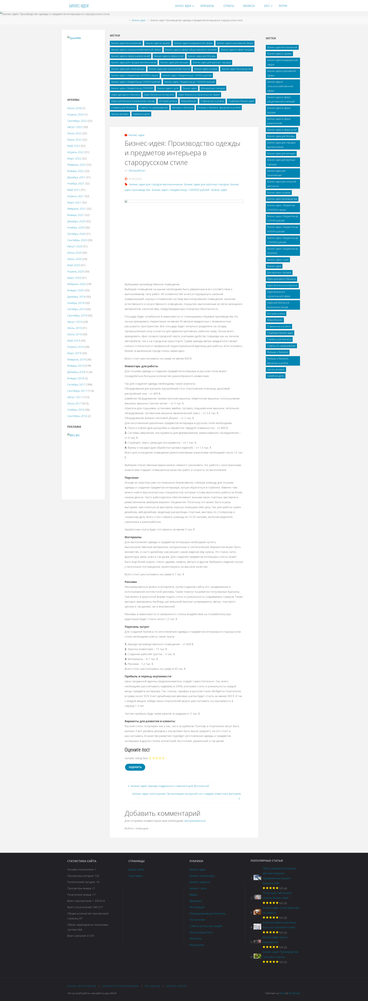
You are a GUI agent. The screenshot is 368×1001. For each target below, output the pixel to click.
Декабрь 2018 (76, 372)
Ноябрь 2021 (75, 183)
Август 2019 (75, 322)
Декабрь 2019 (76, 296)
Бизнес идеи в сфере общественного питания (190, 49)
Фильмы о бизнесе (182, 107)
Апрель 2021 (75, 196)
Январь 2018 (75, 378)
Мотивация (197, 907)
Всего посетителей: (80, 907)
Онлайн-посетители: (81, 869)
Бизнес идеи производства (236, 68)
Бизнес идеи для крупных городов (212, 62)
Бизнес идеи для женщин (174, 62)
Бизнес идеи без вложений (126, 43)
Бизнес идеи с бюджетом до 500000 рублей (135, 81)
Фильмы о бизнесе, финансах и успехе (218, 107)
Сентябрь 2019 (77, 315)
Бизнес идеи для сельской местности (169, 68)
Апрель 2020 (75, 271)
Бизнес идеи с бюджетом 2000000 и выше (134, 75)
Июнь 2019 (74, 334)
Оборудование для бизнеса (207, 913)
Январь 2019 (75, 366)
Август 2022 (75, 127)
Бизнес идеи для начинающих (128, 68)
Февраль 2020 (76, 284)
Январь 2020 (75, 290)
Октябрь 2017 (76, 384)
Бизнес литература (201, 876)
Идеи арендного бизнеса (125, 94)
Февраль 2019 (76, 359)
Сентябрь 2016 (77, 416)
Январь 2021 (75, 215)
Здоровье (195, 901)
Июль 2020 (74, 252)
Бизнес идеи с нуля (168, 88)
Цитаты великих (120, 114)
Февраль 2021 (76, 208)
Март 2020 (74, 278)
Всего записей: (77, 936)
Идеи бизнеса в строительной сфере (199, 94)
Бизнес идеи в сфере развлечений (130, 56)
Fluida (282, 993)
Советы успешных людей (205, 926)
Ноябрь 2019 (75, 303)
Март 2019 (74, 353)
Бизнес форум (176, 986)
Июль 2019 (74, 328)
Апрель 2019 (75, 347)
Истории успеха (168, 101)
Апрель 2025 (75, 114)
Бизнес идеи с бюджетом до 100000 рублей (187, 75)
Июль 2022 (74, 133)
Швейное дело (141, 114)
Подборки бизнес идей (241, 101)
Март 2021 (74, 202)
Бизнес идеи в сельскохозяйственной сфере (136, 49)
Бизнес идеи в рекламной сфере (235, 43)
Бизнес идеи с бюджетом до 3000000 (132, 88)
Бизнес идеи (138, 20)
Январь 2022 (75, 171)
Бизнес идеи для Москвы (201, 56)
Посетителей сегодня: (81, 882)
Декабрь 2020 (76, 221)
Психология (197, 919)
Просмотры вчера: (79, 888)
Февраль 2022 (76, 164)
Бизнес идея (190, 88)
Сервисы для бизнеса (123, 107)
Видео (193, 894)
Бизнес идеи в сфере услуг (169, 56)
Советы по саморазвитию (154, 107)
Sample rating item (136, 758)
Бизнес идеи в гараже (158, 43)
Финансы (195, 938)
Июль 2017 (74, 403)
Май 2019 (73, 340)
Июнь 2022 (74, 139)
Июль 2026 (74, 108)
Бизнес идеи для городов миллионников (133, 62)
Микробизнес (188, 101)
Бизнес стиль (198, 888)
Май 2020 (73, 265)
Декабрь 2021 (76, 177)
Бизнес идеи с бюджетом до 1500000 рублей (189, 81)
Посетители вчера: (79, 894)
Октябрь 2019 (76, 309)
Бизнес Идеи (79, 5)
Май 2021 (73, 190)
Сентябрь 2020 (77, 240)
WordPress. (294, 993)
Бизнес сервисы (199, 882)
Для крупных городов (213, 88)
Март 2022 (74, 158)
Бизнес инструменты (81, 986)
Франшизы (196, 945)
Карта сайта (136, 869)
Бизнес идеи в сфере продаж (237, 49)
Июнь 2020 (74, 259)
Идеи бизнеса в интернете (159, 94)
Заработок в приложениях (120, 986)
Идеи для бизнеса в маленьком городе (133, 101)
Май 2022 (73, 146)
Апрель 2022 (75, 152)
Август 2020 (75, 246)
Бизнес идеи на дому (205, 68)
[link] (295, 6)
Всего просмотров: (79, 901)
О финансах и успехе (212, 101)
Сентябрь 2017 (77, 391)
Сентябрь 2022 (77, 121)
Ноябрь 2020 (75, 227)
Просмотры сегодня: (80, 876)
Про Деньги (153, 986)
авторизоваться (194, 821)
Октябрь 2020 (76, 234)
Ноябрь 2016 (75, 409)
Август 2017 (75, 397)
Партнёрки (135, 876)
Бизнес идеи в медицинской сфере (193, 43)
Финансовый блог (201, 932)
